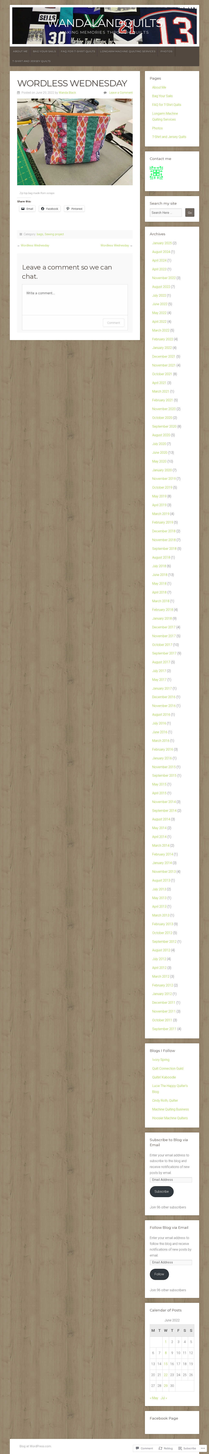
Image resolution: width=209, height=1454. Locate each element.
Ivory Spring (160, 1060)
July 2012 (159, 959)
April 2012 (159, 968)
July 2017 (159, 671)
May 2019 (159, 496)
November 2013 (164, 872)
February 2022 (162, 339)
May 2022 (159, 313)
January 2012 (162, 994)
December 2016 (164, 697)
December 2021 (164, 356)
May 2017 (159, 680)
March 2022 (160, 330)
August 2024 (161, 252)
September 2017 (164, 653)
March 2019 (160, 514)
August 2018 (161, 557)
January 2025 (162, 243)
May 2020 (159, 461)
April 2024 (159, 260)
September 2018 (164, 549)
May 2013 (159, 898)
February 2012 (162, 985)
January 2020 (162, 470)
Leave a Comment (121, 92)
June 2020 (159, 453)
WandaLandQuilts (104, 23)
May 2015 (159, 784)
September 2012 (164, 942)
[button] (75, 142)
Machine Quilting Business (170, 1109)
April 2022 (159, 322)
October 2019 (162, 487)
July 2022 (159, 295)
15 (166, 1364)
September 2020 (164, 426)
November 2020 (164, 409)
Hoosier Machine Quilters (170, 1118)
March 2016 (160, 741)
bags (40, 234)
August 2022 (161, 287)
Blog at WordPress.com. (36, 1446)
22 (166, 1375)
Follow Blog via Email (169, 1227)
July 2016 (159, 723)
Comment (113, 322)
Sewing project (54, 234)
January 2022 (162, 348)
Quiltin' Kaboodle (164, 1077)
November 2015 (164, 767)
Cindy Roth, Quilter (165, 1100)
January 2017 (162, 688)
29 (166, 1386)
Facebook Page (164, 1418)
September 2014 (164, 811)
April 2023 (159, 269)
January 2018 (162, 618)
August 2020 (161, 435)
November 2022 (164, 278)
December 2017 (164, 627)
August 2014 (161, 819)
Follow (159, 1274)
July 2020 (159, 444)
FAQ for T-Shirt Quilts (78, 51)
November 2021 (164, 365)
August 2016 (161, 714)
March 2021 (160, 391)
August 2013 (161, 880)
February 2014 (162, 854)
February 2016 (162, 749)
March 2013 (160, 915)
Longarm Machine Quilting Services (127, 51)
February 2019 (162, 522)
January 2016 (162, 758)
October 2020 (162, 418)
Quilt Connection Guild (167, 1068)
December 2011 (164, 1003)
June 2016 (159, 732)
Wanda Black (67, 92)
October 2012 (162, 933)
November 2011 (164, 1011)
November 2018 (164, 540)
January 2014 (162, 863)
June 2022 (159, 304)
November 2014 (164, 802)
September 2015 (164, 775)
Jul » (164, 1398)
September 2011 (164, 1029)
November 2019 (164, 479)
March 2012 (160, 976)
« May (154, 1398)
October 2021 (162, 374)
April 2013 (159, 906)
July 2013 (159, 889)
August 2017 (161, 662)
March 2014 (160, 845)
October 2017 (162, 645)
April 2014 (159, 837)
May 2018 (159, 584)
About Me (20, 51)
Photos (166, 51)
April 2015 (159, 793)
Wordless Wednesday (35, 245)
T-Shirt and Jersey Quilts (31, 61)
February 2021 (162, 400)
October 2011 (162, 1020)
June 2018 (159, 575)
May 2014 (159, 828)
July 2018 (159, 566)
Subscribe (162, 1191)
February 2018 (162, 610)
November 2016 (164, 706)
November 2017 (164, 636)
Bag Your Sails (44, 51)
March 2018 (160, 601)
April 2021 (159, 383)
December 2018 (164, 531)
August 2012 (161, 950)
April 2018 (159, 592)
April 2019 (159, 505)
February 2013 (162, 924)
